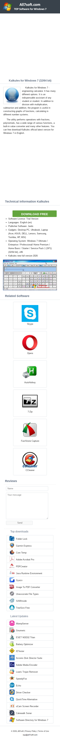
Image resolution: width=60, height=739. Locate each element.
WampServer (22, 623)
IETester (20, 651)
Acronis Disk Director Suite (29, 658)
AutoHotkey (30, 382)
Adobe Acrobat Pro (25, 559)
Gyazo (19, 580)
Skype (30, 324)
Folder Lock (21, 539)
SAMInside (21, 601)
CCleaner (30, 470)
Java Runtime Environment (29, 573)
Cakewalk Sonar (24, 713)
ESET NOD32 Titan (25, 637)
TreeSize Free (23, 608)
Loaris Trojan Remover (27, 672)
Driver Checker (23, 692)
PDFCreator (21, 566)
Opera (30, 353)
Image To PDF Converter (28, 587)
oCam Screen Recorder (27, 706)
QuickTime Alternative (26, 699)
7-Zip (30, 411)
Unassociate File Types (27, 594)
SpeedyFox (21, 678)
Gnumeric (20, 630)
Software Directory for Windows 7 (32, 720)
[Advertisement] (30, 45)
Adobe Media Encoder (26, 665)
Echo (18, 685)
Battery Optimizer (24, 644)
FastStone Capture (30, 441)
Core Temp (21, 552)
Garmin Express (24, 546)
